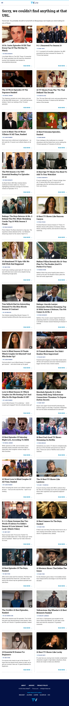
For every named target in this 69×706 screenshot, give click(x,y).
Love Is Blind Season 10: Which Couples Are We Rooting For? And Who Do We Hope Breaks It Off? (16, 394)
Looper (36, 695)
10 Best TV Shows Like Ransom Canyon (50, 217)
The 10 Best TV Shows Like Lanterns (48, 480)
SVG (49, 695)
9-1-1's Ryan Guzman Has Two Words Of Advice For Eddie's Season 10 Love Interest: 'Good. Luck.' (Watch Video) (15, 525)
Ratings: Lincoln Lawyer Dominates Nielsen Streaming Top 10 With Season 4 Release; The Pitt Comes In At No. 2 (51, 308)
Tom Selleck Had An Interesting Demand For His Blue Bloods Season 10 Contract (16, 307)
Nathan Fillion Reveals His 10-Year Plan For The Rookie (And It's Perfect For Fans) (52, 264)
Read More (26, 66)
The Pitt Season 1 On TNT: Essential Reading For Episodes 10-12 (15, 174)
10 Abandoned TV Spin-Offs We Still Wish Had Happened (15, 262)
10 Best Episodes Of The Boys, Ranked (15, 569)
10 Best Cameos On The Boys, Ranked (49, 522)
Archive (31, 685)
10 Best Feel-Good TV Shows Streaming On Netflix (49, 438)
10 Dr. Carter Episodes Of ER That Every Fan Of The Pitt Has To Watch (16, 48)
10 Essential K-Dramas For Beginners (13, 653)
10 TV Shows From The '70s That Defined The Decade (51, 91)
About (23, 685)
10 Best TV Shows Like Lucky (49, 652)
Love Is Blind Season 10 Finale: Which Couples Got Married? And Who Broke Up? (16, 354)
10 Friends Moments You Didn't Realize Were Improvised (50, 352)
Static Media (26, 688)
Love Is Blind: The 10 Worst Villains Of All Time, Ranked (14, 133)
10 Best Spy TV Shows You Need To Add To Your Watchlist (52, 173)
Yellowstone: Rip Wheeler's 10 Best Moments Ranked (52, 611)
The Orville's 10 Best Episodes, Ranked (15, 611)
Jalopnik (29, 695)
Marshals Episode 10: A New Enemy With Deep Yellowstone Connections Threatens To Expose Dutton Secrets (51, 396)
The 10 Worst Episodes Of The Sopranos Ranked (15, 91)
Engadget (22, 695)
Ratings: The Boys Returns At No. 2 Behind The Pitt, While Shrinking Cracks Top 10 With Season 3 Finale (17, 220)
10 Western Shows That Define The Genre (52, 569)
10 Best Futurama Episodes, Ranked (49, 133)
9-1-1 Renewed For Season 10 (49, 45)
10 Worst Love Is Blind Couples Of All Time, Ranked (16, 480)
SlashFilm (43, 695)
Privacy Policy (42, 685)
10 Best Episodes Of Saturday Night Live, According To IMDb (15, 438)
